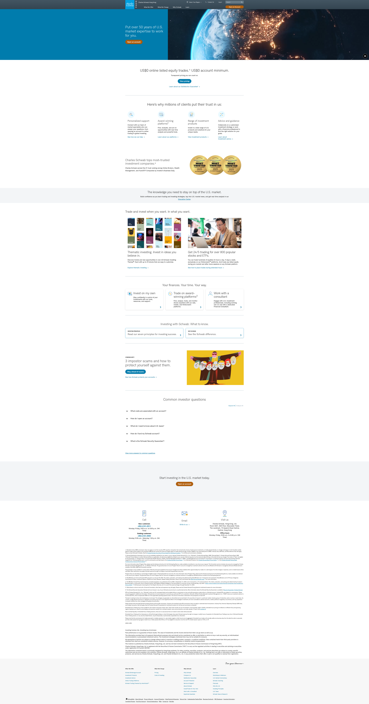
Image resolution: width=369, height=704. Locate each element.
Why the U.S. (216, 686)
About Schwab (188, 686)
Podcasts (215, 683)
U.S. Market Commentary (220, 678)
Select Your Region (194, 2)
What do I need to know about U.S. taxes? (147, 426)
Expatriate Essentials (189, 694)
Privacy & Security (148, 699)
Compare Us (187, 675)
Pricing (156, 672)
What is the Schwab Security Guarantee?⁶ (147, 441)
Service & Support (189, 683)
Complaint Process (130, 701)
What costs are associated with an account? (148, 411)
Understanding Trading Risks (194, 699)
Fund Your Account (141, 701)
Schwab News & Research (220, 694)
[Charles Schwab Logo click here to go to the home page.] (129, 4)
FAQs (160, 701)
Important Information (229, 699)
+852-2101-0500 (144, 536)
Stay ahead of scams (135, 372)
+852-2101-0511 (144, 526)
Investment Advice (130, 678)
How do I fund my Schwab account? (145, 433)
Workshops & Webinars (219, 675)
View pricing (184, 81)
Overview (215, 672)
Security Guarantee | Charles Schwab (233, 590)
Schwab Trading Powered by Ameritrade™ (137, 683)
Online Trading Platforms (132, 680)
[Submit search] (241, 2)
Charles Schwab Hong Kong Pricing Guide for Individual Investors (163, 553)
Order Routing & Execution (172, 699)
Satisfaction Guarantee (190, 678)
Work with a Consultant (190, 691)
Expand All (232, 405)
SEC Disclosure (218, 699)
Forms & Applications (152, 701)
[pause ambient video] (365, 56)
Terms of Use (183, 699)
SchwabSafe (131, 699)
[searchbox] (234, 2)
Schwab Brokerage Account (133, 672)
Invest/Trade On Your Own (191, 688)
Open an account (133, 42)
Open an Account (234, 7)
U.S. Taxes (216, 691)
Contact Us (210, 2)
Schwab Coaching (218, 680)
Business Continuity (208, 699)
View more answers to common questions (140, 453)
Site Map (171, 701)
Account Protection (189, 680)
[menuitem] (148, 7)
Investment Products (131, 675)
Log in (220, 2)
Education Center (184, 199)
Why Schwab (187, 672)
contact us (203, 609)
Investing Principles (218, 688)
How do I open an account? (141, 418)
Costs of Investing (159, 675)
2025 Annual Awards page (197, 579)
